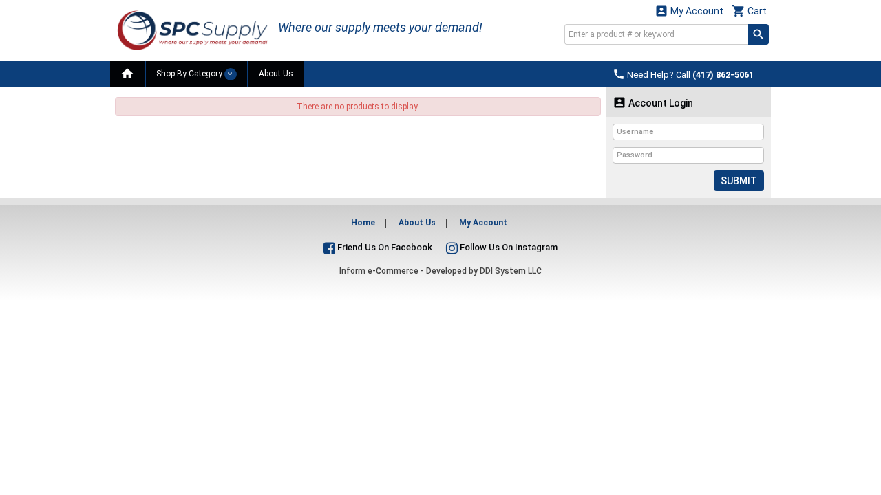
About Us (276, 73)
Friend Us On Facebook (383, 247)
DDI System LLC (511, 271)
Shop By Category (190, 73)
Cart (749, 10)
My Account (689, 10)
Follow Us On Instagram (508, 247)
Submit (739, 180)
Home (363, 223)
